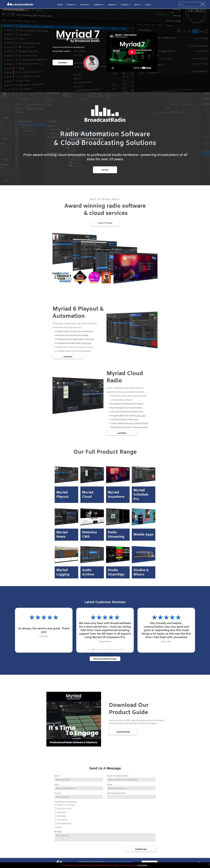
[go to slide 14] (109, 649)
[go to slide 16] (112, 649)
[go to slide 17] (114, 649)
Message (57, 831)
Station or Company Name (117, 776)
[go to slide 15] (111, 649)
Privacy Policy (110, 862)
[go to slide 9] (100, 649)
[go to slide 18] (116, 649)
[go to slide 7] (97, 649)
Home (60, 5)
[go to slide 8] (98, 649)
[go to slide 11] (104, 649)
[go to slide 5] (93, 649)
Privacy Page (142, 865)
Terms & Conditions (120, 862)
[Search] (203, 4)
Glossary (128, 862)
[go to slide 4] (91, 649)
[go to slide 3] (90, 649)
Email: (56, 784)
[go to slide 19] (118, 649)
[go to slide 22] (123, 649)
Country (57, 793)
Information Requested (116, 793)
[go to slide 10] (102, 649)
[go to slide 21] (121, 649)
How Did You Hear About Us (65, 801)
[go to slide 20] (119, 649)
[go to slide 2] (88, 649)
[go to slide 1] (86, 649)
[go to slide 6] (95, 649)
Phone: (110, 784)
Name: (57, 776)
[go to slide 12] (105, 649)
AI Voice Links (85, 343)
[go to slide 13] (107, 649)
